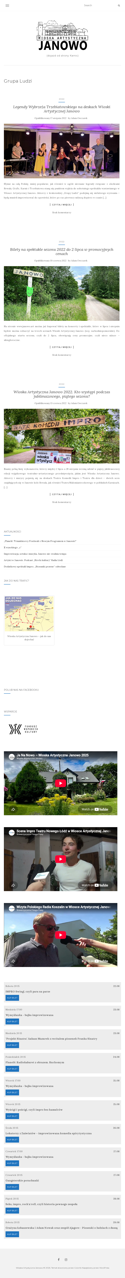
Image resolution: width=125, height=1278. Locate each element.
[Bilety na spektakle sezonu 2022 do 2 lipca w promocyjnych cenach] (61, 293)
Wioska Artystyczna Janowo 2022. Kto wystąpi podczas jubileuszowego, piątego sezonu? (62, 394)
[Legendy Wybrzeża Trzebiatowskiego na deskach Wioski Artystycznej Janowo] (61, 151)
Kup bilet (12, 998)
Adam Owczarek (79, 118)
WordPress (104, 1268)
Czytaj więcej (62, 204)
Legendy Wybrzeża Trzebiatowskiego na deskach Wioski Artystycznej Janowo (61, 109)
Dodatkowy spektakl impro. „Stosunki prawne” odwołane (35, 566)
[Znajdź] (119, 5)
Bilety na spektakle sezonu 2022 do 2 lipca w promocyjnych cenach (61, 251)
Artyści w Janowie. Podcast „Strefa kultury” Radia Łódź (33, 560)
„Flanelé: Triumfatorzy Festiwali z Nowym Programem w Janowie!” (40, 541)
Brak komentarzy (61, 212)
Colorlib (78, 1268)
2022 (61, 99)
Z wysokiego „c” (12, 547)
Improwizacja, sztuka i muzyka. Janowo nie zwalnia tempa (35, 553)
